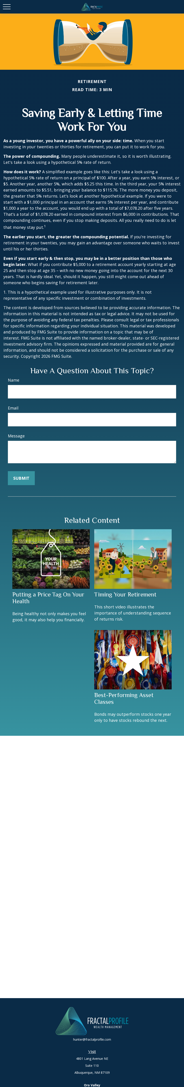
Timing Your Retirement (125, 594)
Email (13, 408)
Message (16, 436)
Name (13, 380)
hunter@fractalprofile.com (92, 1039)
